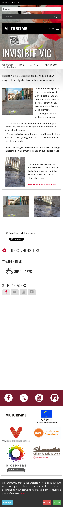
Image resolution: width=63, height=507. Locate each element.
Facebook (6, 292)
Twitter (15, 292)
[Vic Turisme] (16, 28)
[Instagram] (54, 397)
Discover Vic (34, 65)
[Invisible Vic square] (16, 208)
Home (21, 65)
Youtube (23, 292)
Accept (56, 502)
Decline (46, 502)
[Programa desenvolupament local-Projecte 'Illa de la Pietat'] (47, 416)
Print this (13, 232)
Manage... (8, 502)
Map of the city (12, 2)
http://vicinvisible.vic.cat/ (42, 184)
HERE (23, 493)
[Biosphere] (16, 458)
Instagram (32, 292)
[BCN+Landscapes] (47, 432)
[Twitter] (24, 397)
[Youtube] (39, 397)
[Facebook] (8, 397)
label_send (29, 232)
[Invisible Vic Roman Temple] (47, 208)
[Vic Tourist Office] (47, 452)
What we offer (51, 65)
